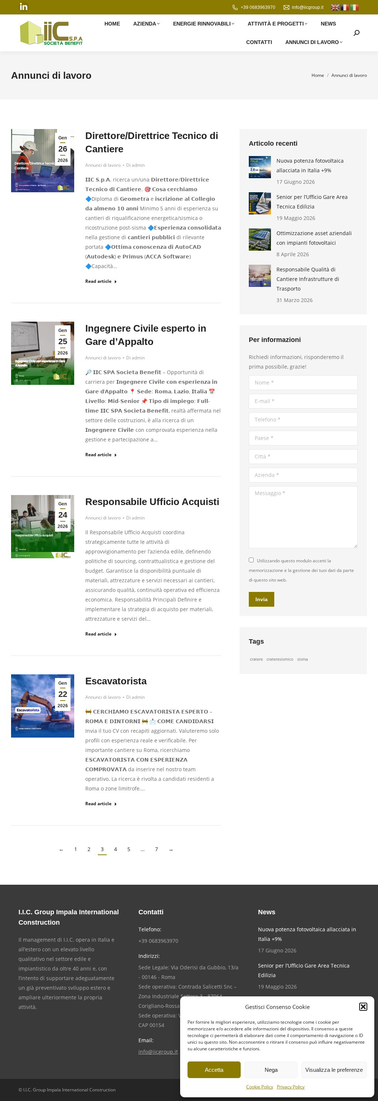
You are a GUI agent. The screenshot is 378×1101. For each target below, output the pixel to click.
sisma (302, 659)
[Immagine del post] (260, 167)
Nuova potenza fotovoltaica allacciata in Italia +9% (310, 165)
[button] (363, 1006)
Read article (98, 281)
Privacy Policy (291, 1087)
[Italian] (355, 7)
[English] (335, 7)
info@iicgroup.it (307, 7)
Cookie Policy (259, 1087)
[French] (345, 7)
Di (135, 165)
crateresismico (280, 659)
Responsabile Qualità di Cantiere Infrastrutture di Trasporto (307, 279)
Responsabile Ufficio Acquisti (152, 501)
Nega (271, 1070)
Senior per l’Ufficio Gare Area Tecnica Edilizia (312, 201)
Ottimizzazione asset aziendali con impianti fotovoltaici (314, 238)
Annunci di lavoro (103, 165)
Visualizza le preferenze (334, 1070)
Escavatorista (116, 681)
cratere (256, 659)
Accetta (214, 1070)
